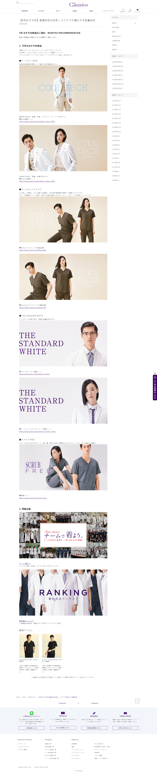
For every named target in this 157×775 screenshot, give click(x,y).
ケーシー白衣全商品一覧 (52, 758)
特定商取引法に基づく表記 (102, 746)
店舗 (73, 746)
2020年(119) (116, 127)
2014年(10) (116, 154)
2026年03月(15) (117, 84)
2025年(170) (116, 105)
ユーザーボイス (76, 758)
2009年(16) (116, 176)
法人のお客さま (98, 744)
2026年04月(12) (117, 79)
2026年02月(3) (117, 88)
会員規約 (97, 752)
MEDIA (114, 49)
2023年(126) (116, 114)
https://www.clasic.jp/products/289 (32, 250)
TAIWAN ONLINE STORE (24, 767)
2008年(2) (115, 180)
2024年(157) (116, 109)
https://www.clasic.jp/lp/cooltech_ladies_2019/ (37, 181)
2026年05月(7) (117, 75)
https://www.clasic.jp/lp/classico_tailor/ (34, 374)
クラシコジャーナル (77, 749)
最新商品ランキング (26, 621)
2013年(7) (115, 158)
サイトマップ (21, 744)
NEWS (114, 23)
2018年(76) (116, 136)
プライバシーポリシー (100, 749)
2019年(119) (116, 132)
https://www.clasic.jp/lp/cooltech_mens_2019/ (37, 121)
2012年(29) (116, 162)
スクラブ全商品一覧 (50, 749)
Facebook (62, 703)
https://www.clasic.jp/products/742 (32, 307)
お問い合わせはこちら (125, 728)
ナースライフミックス (78, 752)
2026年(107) (116, 101)
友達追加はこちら (31, 728)
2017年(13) (116, 140)
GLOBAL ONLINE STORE (41, 767)
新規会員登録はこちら (94, 728)
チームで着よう (24, 563)
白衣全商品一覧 (49, 746)
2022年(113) (116, 118)
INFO (114, 32)
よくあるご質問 (22, 749)
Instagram (94, 703)
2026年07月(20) (117, 66)
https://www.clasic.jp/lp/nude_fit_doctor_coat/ (37, 431)
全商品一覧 (48, 744)
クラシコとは (75, 755)
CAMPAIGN (116, 41)
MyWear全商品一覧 (50, 755)
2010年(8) (115, 171)
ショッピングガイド (23, 746)
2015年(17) (116, 149)
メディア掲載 (98, 755)
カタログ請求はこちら (63, 728)
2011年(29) (116, 167)
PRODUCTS (116, 36)
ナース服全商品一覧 (50, 752)
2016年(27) (116, 145)
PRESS (114, 45)
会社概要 (74, 744)
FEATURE (115, 27)
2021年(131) (116, 123)
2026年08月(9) (117, 62)
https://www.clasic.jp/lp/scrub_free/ (33, 498)
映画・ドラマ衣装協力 (100, 758)
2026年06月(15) (117, 71)
